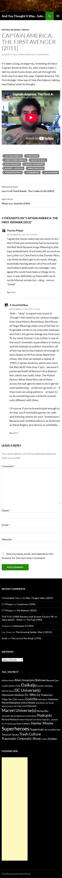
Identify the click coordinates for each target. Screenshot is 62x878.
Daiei (18, 686)
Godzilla (31, 699)
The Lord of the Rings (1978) (26, 638)
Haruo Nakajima (11, 702)
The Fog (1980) (34, 619)
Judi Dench (40, 703)
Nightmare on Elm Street (26, 716)
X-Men (44, 739)
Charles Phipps (15, 230)
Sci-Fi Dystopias (9, 723)
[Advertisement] (15, 809)
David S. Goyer (8, 691)
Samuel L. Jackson (14, 168)
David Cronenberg (45, 686)
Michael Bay (43, 711)
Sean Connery (23, 723)
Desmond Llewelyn (13, 694)
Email (6, 524)
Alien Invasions (24, 680)
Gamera (21, 699)
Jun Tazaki (49, 703)
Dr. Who (30, 695)
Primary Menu (58, 16)
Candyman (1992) (26, 604)
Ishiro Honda (28, 702)
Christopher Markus (15, 160)
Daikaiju (29, 684)
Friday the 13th (9, 699)
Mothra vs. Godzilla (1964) (16, 201)
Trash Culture (30, 734)
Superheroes (32, 172)
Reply (13, 292)
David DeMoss (26, 54)
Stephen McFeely (13, 172)
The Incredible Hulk (52, 730)
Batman (40, 680)
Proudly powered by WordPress (16, 873)
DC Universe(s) (27, 690)
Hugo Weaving (12, 164)
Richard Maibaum (10, 719)
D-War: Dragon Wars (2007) (38, 598)
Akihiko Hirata (8, 680)
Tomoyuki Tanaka (10, 734)
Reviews (15, 29)
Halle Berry (42, 699)
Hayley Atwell (38, 160)
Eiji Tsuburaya (45, 694)
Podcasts (44, 715)
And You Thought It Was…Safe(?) (23, 16)
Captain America (13, 156)
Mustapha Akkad (9, 716)
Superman (37, 729)
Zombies (52, 738)
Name (6, 510)
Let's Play (18, 706)
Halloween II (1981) (23, 625)
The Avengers (51, 172)
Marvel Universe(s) (34, 164)
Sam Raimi (37, 719)
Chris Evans (32, 156)
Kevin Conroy (7, 706)
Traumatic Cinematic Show (21, 738)
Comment (8, 466)
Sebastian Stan (35, 168)
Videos (25, 29)
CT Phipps (7, 604)
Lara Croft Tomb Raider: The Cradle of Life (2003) (28, 189)
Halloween (53, 699)
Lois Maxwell (29, 705)
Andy (4, 638)
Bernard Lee (52, 680)
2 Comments (42, 54)
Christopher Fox (10, 598)
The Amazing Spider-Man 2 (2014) (34, 632)
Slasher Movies (42, 723)
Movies (6, 29)
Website (7, 539)
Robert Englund (25, 719)
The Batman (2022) (27, 610)
